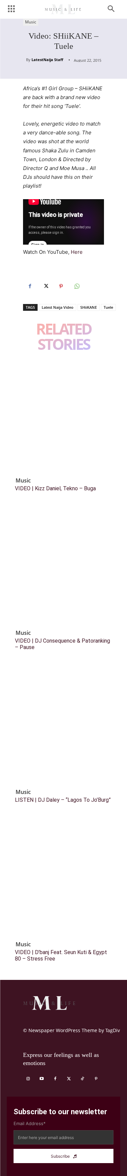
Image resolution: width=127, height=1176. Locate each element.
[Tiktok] (82, 1079)
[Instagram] (28, 1079)
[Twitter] (45, 286)
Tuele (108, 307)
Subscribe (60, 1156)
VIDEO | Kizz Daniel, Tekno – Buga (55, 488)
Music (30, 22)
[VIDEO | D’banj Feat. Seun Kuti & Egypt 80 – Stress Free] (63, 879)
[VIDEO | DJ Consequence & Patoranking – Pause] (63, 567)
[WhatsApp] (76, 286)
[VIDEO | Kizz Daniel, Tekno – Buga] (63, 415)
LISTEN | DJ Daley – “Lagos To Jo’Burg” (63, 800)
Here (77, 252)
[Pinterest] (61, 286)
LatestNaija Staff (47, 59)
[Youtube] (42, 1079)
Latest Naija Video (57, 307)
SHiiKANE (88, 307)
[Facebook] (30, 286)
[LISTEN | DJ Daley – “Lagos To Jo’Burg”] (63, 726)
